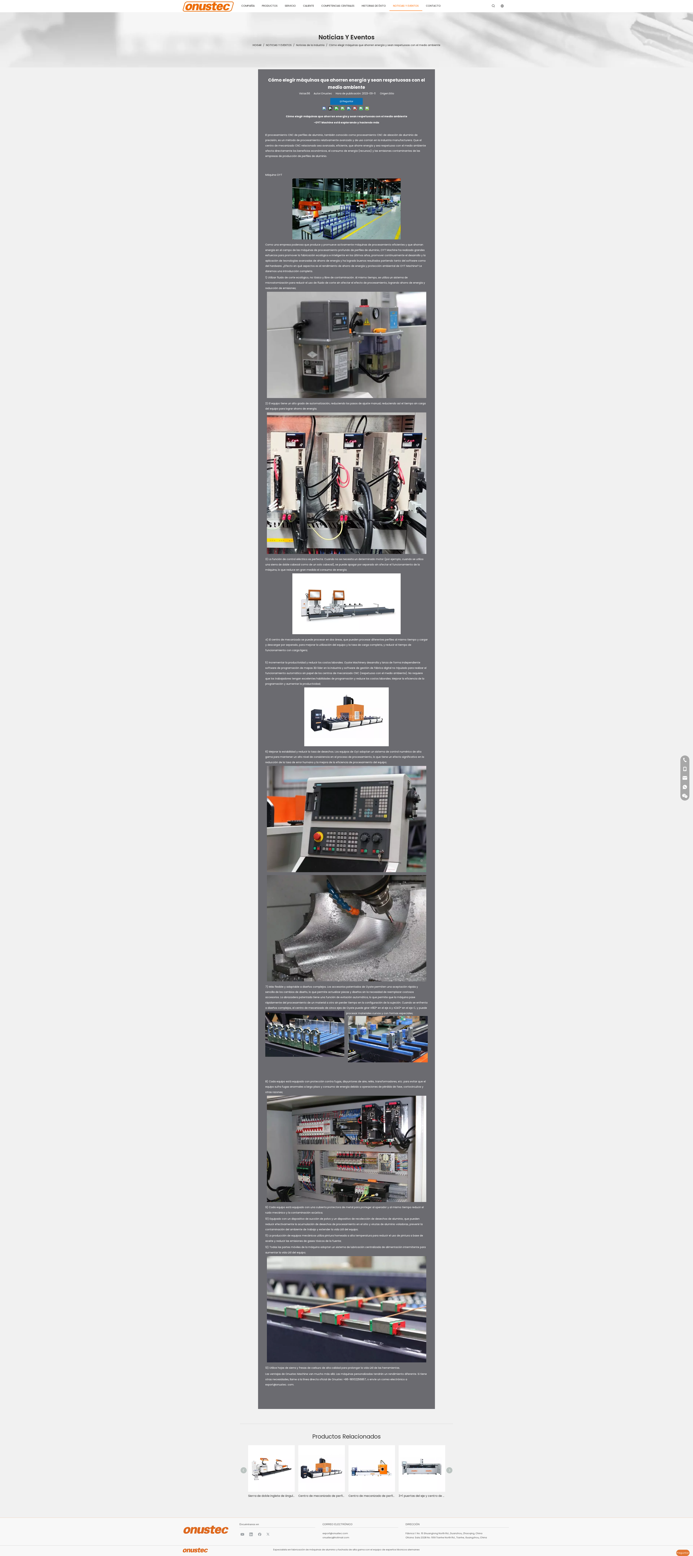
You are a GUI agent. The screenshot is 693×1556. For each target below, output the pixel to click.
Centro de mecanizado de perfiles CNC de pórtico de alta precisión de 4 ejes (371, 1496)
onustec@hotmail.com (335, 1537)
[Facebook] (260, 1534)
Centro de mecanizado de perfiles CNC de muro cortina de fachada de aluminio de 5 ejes (321, 1496)
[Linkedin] (251, 1534)
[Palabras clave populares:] (493, 6)
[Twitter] (268, 1534)
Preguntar (683, 1552)
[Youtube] (242, 1534)
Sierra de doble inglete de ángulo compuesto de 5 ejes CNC (271, 1496)
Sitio (391, 93)
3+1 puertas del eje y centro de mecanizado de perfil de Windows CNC (422, 1496)
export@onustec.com (335, 1533)
